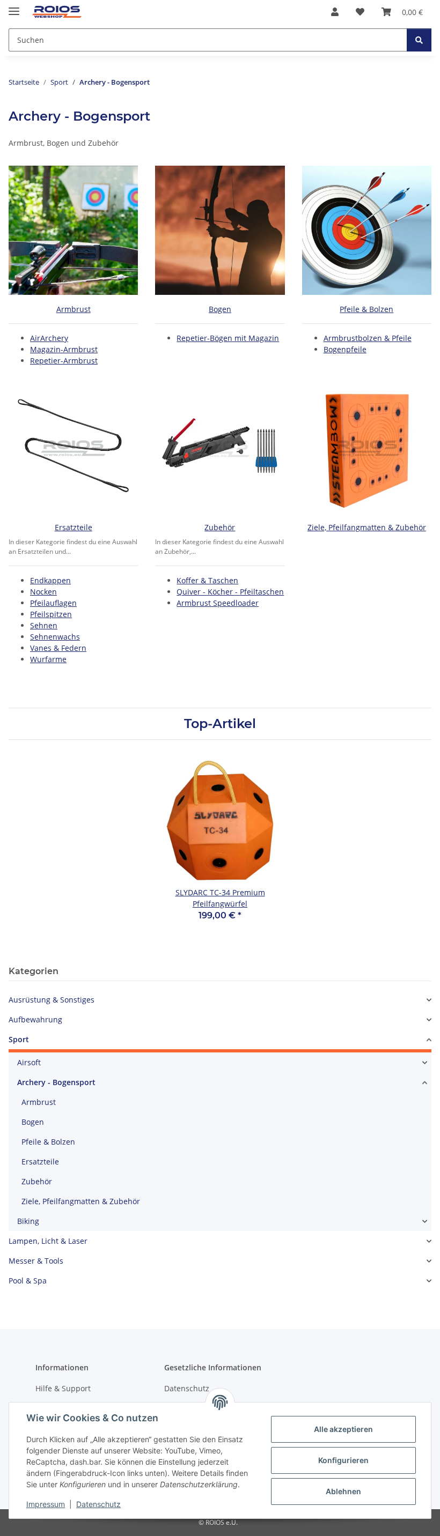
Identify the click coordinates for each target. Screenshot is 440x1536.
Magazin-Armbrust (64, 349)
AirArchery (49, 338)
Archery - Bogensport (56, 1082)
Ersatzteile (73, 527)
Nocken (43, 592)
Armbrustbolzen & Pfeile (368, 338)
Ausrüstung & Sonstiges (51, 1000)
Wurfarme (48, 659)
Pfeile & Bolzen (366, 309)
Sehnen (43, 625)
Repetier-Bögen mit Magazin (228, 338)
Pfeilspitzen (51, 614)
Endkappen (50, 580)
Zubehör (219, 527)
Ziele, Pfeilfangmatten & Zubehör (366, 527)
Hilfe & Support (63, 1388)
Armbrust (73, 309)
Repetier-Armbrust (64, 360)
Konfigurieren (343, 1460)
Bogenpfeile (345, 349)
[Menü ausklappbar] (14, 6)
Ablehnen (343, 1491)
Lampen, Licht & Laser (48, 1241)
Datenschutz (98, 1504)
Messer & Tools (36, 1261)
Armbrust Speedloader (218, 603)
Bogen (220, 309)
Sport (19, 1039)
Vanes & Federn (58, 648)
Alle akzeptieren (343, 1429)
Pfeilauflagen (53, 603)
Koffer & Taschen (207, 580)
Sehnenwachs (55, 637)
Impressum (45, 1504)
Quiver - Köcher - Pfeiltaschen (230, 592)
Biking (28, 1221)
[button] (334, 12)
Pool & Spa (28, 1280)
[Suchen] (419, 39)
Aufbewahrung (35, 1019)
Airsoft (29, 1062)
